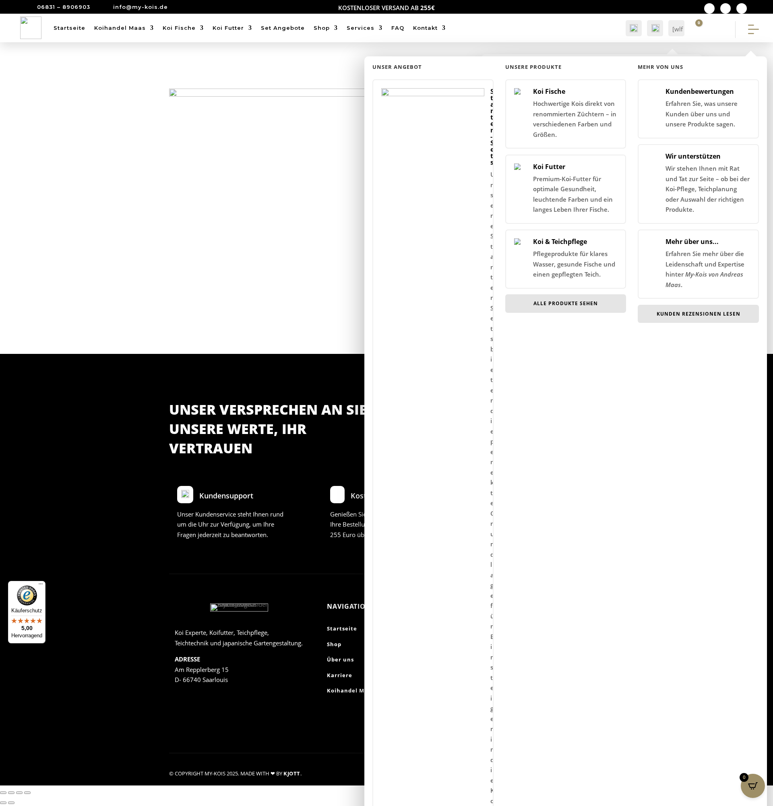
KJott (291, 773)
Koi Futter (228, 28)
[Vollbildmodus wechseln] (11, 793)
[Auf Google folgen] (741, 8)
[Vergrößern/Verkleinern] (3, 793)
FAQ (397, 28)
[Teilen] (19, 793)
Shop (322, 28)
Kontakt (425, 28)
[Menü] (40, 586)
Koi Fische (179, 28)
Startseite (69, 28)
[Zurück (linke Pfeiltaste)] (3, 803)
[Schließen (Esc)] (27, 793)
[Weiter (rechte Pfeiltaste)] (11, 803)
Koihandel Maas (120, 28)
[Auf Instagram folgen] (725, 8)
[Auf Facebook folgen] (709, 8)
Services (360, 28)
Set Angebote (283, 28)
